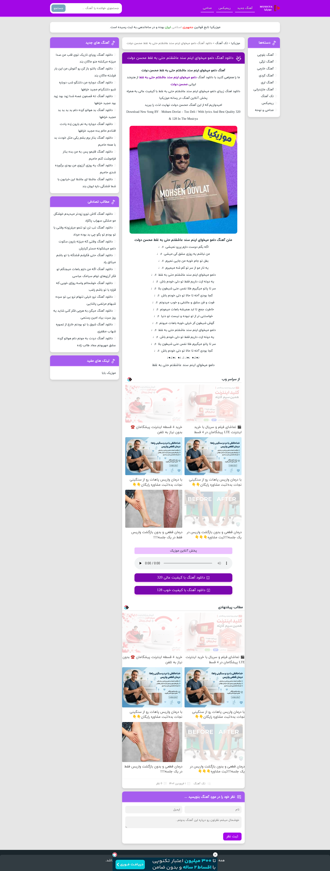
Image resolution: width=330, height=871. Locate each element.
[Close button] (215, 854)
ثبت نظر (232, 836)
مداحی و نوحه (264, 110)
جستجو (58, 8)
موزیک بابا (109, 373)
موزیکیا (235, 43)
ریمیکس (224, 8)
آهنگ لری (267, 82)
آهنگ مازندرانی (263, 89)
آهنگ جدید (245, 8)
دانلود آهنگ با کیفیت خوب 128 (181, 590)
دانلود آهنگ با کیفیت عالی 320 (181, 577)
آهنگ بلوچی (265, 55)
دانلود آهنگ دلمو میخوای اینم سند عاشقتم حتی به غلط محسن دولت (180, 57)
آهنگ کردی (266, 75)
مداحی (207, 8)
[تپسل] (114, 854)
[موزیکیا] (268, 8)
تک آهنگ (221, 43)
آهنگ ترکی (266, 62)
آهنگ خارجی (265, 68)
